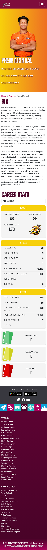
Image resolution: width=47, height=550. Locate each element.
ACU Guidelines (7, 498)
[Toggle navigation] (42, 4)
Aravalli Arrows (7, 424)
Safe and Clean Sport (9, 501)
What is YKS (6, 512)
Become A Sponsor (9, 490)
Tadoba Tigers (7, 463)
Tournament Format (9, 521)
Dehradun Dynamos (9, 444)
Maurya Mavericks (8, 469)
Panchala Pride (7, 460)
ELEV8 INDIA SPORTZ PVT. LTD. (13, 543)
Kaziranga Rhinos (8, 427)
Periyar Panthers (8, 430)
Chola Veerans (7, 435)
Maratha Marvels (8, 466)
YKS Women (6, 515)
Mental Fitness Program (10, 532)
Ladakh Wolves (7, 477)
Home (3, 96)
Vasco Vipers (6, 480)
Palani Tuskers (7, 433)
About (3, 496)
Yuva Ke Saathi (7, 493)
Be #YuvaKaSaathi (11, 546)
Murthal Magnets (8, 455)
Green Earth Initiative (10, 529)
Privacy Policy (37, 546)
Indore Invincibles (8, 474)
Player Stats (6, 526)
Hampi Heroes (7, 422)
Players (11, 96)
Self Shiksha (6, 504)
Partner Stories (7, 509)
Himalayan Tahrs (7, 471)
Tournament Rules (8, 518)
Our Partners (6, 507)
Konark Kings (6, 447)
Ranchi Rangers (7, 449)
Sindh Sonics (6, 452)
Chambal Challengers (10, 438)
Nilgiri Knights (7, 441)
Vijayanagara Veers (9, 458)
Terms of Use (25, 546)
